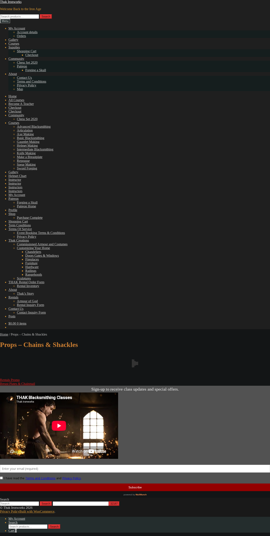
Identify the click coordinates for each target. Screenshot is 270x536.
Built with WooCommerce (36, 511)
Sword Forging (27, 168)
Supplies (14, 47)
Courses (13, 43)
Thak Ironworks (11, 2)
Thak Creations (18, 240)
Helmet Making (27, 145)
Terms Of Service (20, 229)
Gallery (13, 40)
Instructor (14, 179)
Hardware (32, 267)
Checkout (31, 55)
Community (16, 58)
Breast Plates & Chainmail (17, 384)
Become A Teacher (21, 104)
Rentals (13, 297)
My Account (16, 28)
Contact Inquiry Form (31, 312)
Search (46, 16)
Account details (27, 32)
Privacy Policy (26, 85)
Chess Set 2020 (27, 62)
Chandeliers (33, 252)
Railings (30, 271)
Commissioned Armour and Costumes (42, 244)
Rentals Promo (10, 380)
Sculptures (24, 278)
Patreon (22, 66)
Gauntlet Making (28, 142)
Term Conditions (19, 225)
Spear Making (26, 164)
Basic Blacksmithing (30, 138)
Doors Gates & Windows (42, 255)
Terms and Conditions (31, 81)
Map (20, 89)
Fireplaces (32, 259)
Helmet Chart (17, 176)
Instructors (15, 187)
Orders (21, 36)
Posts (11, 316)
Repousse (23, 161)
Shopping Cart (26, 51)
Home (12, 96)
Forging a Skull (35, 70)
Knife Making (26, 153)
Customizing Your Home (33, 248)
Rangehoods (33, 274)
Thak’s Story (25, 293)
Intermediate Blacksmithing (35, 149)
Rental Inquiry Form (30, 305)
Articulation (25, 130)
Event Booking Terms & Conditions (41, 233)
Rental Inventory (28, 286)
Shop (11, 214)
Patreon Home (26, 206)
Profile (12, 210)
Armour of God (27, 301)
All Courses (16, 100)
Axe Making (25, 134)
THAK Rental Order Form (26, 282)
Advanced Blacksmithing (34, 126)
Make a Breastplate (29, 157)
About (12, 74)
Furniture (31, 263)
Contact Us (24, 77)
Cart (12, 530)
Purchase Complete (30, 217)
